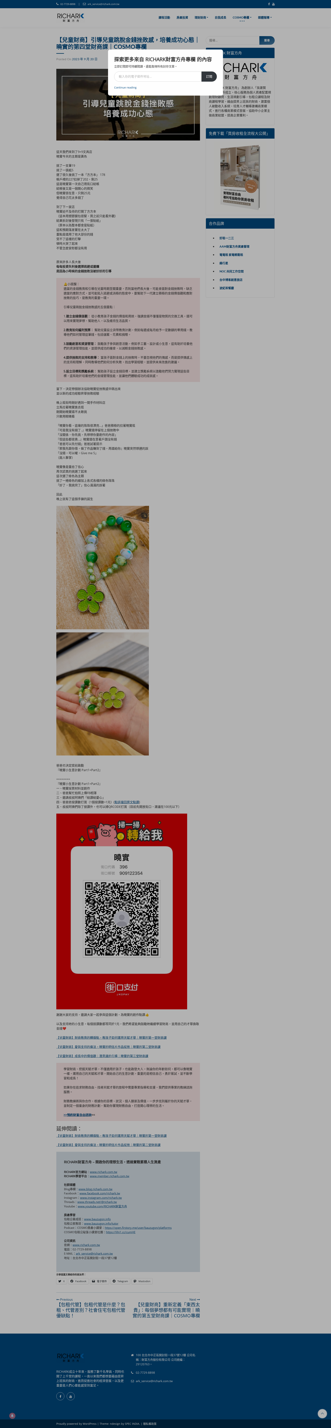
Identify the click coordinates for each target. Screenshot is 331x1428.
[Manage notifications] (12, 1416)
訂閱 (209, 76)
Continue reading (125, 87)
